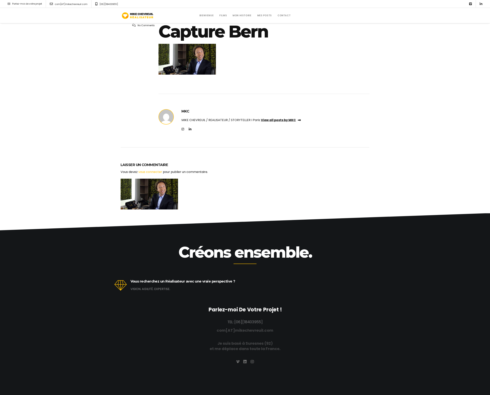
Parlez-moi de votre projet (27, 3)
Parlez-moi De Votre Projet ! (245, 309)
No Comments (146, 25)
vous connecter (150, 172)
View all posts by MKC (278, 120)
